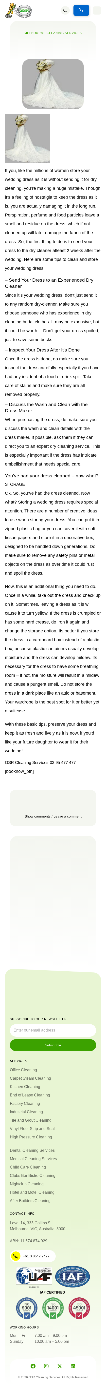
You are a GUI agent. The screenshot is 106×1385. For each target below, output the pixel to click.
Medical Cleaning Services (33, 1159)
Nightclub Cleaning (27, 1184)
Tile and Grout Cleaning (31, 1120)
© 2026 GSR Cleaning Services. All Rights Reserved (53, 1377)
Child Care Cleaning (28, 1167)
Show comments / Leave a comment (53, 816)
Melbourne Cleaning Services (53, 33)
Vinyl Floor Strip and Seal (32, 1129)
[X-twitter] (59, 1366)
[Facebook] (33, 1366)
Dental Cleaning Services (32, 1150)
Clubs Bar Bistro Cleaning (32, 1175)
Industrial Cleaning (26, 1112)
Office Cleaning (23, 1070)
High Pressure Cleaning (31, 1137)
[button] (97, 10)
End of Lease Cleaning (30, 1095)
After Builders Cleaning (30, 1201)
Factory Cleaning (25, 1103)
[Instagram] (46, 1366)
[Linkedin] (73, 1366)
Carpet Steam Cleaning (30, 1078)
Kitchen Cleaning (25, 1087)
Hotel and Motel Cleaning (32, 1192)
